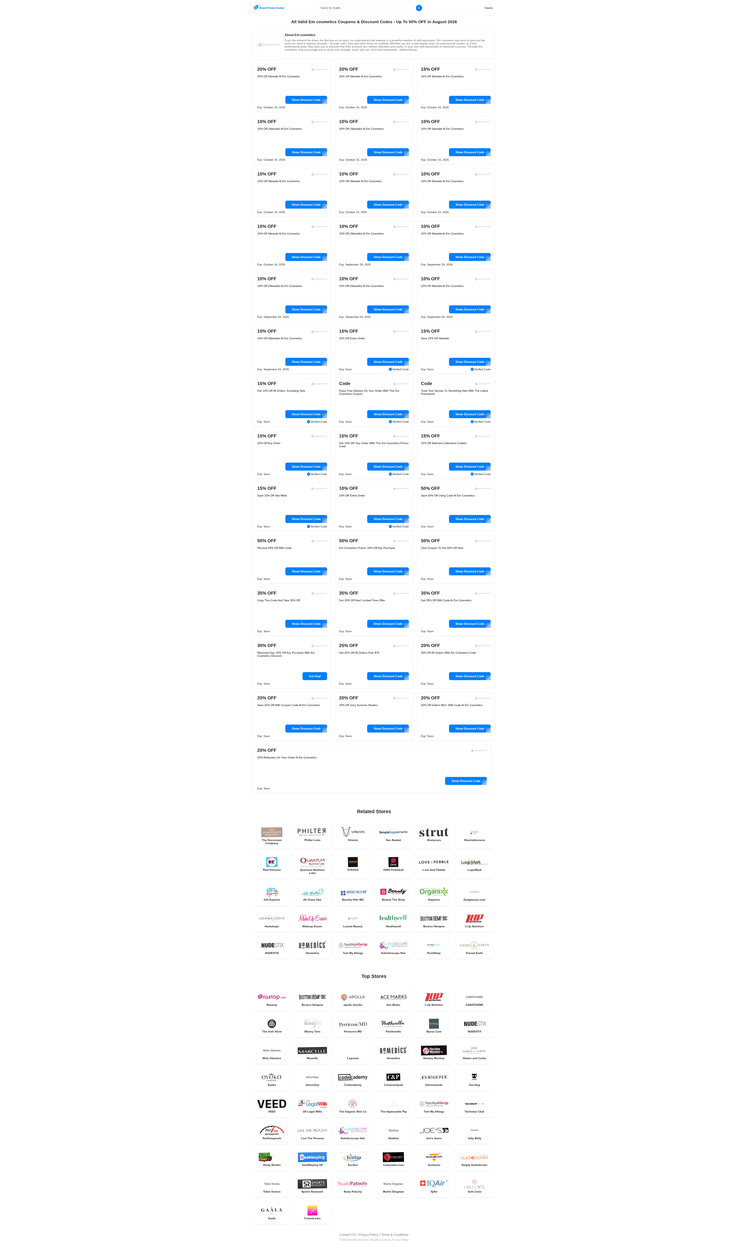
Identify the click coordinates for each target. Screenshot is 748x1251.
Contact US (347, 1234)
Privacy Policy (368, 1234)
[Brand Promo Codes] (268, 7)
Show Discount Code (306, 99)
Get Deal (315, 676)
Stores (488, 8)
